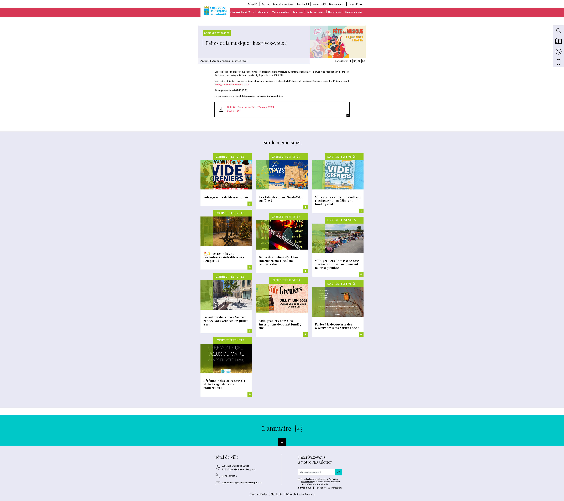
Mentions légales (258, 494)
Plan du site (276, 494)
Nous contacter (337, 3)
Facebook (302, 3)
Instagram (318, 3)
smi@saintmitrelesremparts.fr (233, 84)
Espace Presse (356, 3)
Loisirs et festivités (216, 33)
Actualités (253, 3)
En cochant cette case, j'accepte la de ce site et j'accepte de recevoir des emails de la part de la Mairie (320, 481)
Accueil (204, 60)
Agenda (266, 3)
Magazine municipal (283, 3)
